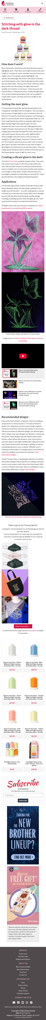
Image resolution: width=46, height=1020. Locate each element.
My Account (23, 954)
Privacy (23, 988)
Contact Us (23, 975)
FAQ (23, 982)
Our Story (23, 972)
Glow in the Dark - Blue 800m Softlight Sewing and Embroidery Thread (34, 664)
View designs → (31, 469)
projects (33, 630)
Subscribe (23, 800)
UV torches (13, 161)
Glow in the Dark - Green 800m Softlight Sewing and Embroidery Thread (12, 697)
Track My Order (23, 956)
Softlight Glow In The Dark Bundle (12, 763)
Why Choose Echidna (23, 967)
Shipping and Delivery (23, 959)
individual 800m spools (24, 208)
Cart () (16, 12)
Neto (30, 1017)
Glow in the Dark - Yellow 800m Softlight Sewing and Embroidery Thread (34, 730)
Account (28, 12)
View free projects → (23, 626)
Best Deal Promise (23, 969)
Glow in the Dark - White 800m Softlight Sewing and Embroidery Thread (12, 664)
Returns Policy (23, 985)
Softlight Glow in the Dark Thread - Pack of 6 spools (34, 763)
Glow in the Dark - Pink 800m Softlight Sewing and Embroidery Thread (12, 730)
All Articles (9, 18)
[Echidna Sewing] (7, 3)
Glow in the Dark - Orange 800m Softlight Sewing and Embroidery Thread (33, 697)
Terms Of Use (23, 991)
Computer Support (23, 993)
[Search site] (42, 3)
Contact (40, 12)
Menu (5, 12)
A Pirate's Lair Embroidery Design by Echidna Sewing (23, 517)
